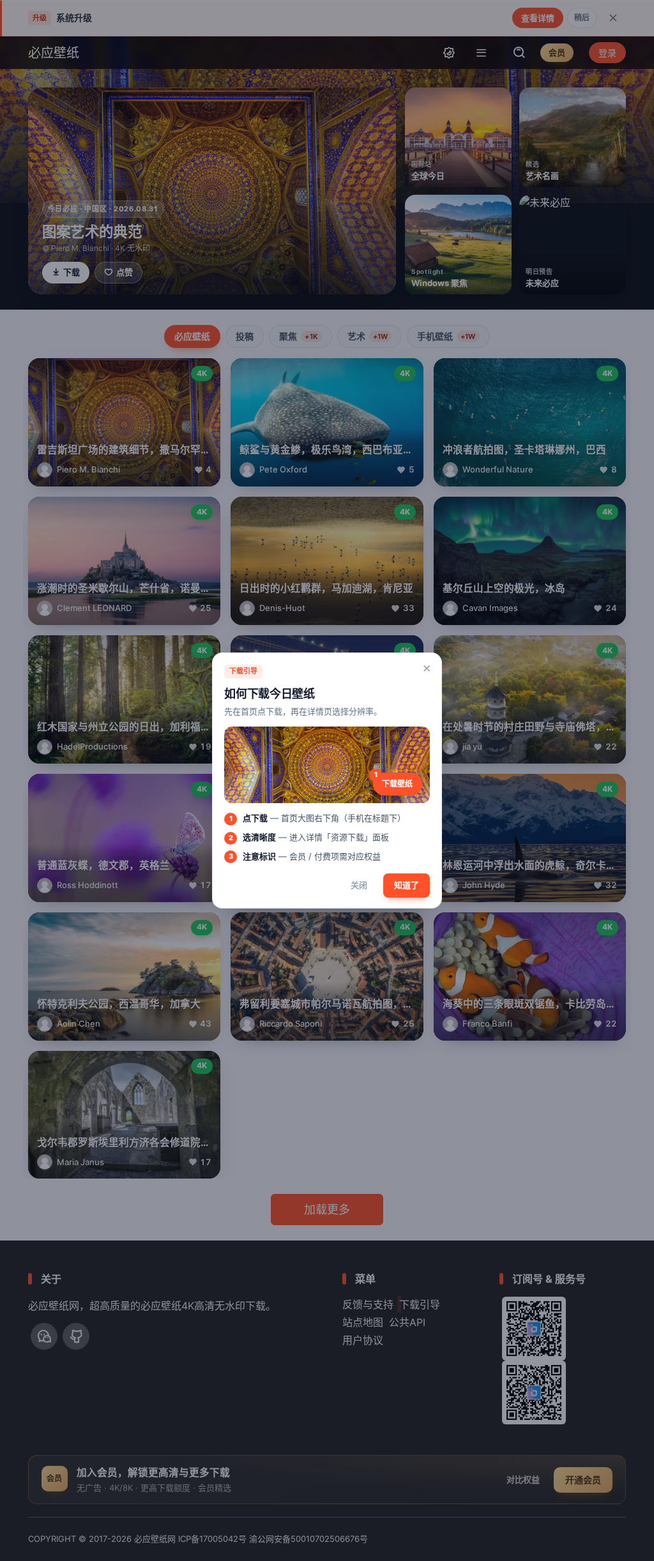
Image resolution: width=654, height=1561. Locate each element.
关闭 (359, 885)
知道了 (406, 885)
